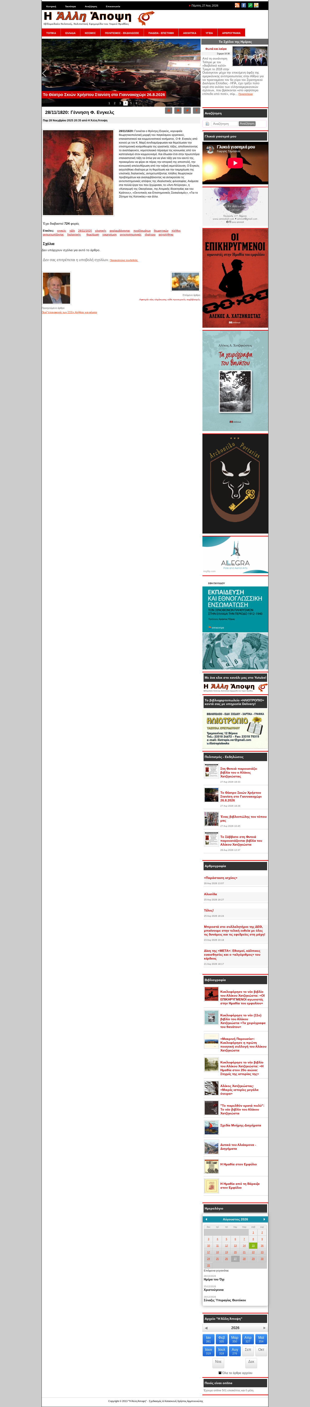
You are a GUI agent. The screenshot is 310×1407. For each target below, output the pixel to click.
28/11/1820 (85, 230)
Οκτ (261, 1350)
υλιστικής (100, 230)
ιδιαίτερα (150, 234)
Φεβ (221, 1339)
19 (226, 1252)
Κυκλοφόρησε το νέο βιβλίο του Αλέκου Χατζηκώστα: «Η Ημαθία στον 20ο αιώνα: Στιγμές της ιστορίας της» (241, 1068)
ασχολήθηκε (166, 234)
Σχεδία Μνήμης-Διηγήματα (240, 1125)
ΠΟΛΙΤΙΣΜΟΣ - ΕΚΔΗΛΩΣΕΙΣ (122, 33)
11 (217, 1245)
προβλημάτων (142, 230)
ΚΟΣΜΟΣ (90, 33)
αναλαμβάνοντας (120, 230)
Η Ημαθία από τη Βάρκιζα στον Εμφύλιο (240, 1185)
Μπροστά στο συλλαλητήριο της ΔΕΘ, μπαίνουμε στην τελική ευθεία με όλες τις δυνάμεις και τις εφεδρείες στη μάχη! (234, 930)
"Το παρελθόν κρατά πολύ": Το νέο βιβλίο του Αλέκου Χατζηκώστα (242, 1109)
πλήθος (176, 230)
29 (253, 1258)
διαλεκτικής (74, 234)
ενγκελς (61, 230)
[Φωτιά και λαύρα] (250, 65)
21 (244, 1252)
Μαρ (234, 1339)
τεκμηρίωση (109, 234)
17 (208, 1252)
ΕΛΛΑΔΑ (70, 33)
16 (262, 1245)
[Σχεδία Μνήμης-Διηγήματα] (211, 1134)
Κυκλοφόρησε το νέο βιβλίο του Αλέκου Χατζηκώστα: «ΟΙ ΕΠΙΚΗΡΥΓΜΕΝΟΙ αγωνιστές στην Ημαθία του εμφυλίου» (242, 997)
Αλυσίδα (210, 894)
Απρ (247, 1339)
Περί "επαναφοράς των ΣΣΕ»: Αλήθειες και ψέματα (69, 312)
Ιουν (208, 1351)
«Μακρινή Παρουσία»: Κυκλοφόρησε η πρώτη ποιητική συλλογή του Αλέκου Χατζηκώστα (243, 1044)
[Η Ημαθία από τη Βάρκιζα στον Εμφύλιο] (211, 1192)
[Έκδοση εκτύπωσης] (168, 110)
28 (244, 1258)
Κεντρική (51, 6)
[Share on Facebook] (196, 110)
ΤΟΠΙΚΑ (51, 33)
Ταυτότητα (70, 6)
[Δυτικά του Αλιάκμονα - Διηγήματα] (211, 1153)
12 (226, 1245)
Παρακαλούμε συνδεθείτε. (124, 260)
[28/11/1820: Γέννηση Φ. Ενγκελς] (78, 215)
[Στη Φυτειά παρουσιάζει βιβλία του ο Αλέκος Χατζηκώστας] (211, 777)
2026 (235, 1328)
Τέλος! (209, 910)
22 (253, 1252)
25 (217, 1258)
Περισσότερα (246, 94)
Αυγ (235, 1351)
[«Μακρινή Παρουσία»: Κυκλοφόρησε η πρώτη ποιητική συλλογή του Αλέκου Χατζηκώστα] (211, 1047)
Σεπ (248, 1350)
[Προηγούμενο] (206, 1219)
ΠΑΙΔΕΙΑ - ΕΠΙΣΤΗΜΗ (161, 33)
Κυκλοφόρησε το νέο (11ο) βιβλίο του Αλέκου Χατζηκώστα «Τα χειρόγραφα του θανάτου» (243, 1021)
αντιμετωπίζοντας (53, 234)
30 (262, 1258)
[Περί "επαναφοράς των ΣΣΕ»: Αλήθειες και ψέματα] (56, 304)
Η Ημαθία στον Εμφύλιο (238, 1164)
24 (208, 1258)
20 (235, 1252)
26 (226, 1258)
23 (262, 1252)
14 (244, 1245)
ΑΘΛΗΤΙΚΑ (189, 33)
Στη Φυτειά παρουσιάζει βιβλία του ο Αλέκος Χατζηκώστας (238, 772)
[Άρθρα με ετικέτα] (85, 234)
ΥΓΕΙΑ (209, 33)
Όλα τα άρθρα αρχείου (236, 1373)
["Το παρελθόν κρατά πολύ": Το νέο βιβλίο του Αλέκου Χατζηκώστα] (211, 1114)
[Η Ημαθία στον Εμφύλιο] (211, 1173)
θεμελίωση (92, 234)
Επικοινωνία (113, 6)
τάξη (72, 230)
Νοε (218, 1362)
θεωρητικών (161, 230)
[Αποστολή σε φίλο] (178, 110)
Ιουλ (221, 1351)
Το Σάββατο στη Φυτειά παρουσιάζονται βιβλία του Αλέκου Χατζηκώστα (241, 840)
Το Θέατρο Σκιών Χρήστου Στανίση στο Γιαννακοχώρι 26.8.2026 (241, 796)
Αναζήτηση (91, 6)
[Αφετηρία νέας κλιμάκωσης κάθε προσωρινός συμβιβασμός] (185, 291)
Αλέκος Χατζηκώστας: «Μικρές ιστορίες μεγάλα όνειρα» (239, 1089)
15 (253, 1245)
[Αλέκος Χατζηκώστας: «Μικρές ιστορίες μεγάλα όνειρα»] (211, 1094)
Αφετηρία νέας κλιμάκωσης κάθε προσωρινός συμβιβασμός (169, 299)
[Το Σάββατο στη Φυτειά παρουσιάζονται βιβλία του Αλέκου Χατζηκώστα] (211, 845)
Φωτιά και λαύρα (215, 49)
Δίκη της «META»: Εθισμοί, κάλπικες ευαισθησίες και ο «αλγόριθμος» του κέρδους (232, 954)
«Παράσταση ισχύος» (220, 878)
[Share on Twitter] (187, 110)
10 (208, 1245)
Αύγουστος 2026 (235, 1219)
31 (208, 1265)
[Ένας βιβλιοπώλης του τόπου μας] (211, 825)
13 (235, 1245)
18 (217, 1252)
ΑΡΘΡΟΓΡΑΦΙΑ (231, 33)
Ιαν (208, 1339)
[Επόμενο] (264, 1219)
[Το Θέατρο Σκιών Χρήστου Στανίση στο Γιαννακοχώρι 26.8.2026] (211, 801)
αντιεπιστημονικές (131, 234)
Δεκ (251, 1362)
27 (235, 1258)
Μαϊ (261, 1339)
